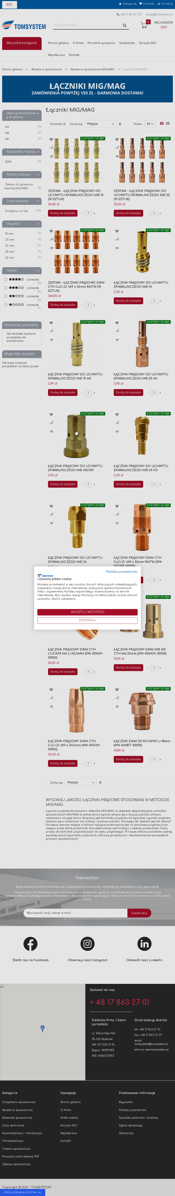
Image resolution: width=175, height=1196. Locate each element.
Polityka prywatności (122, 571)
